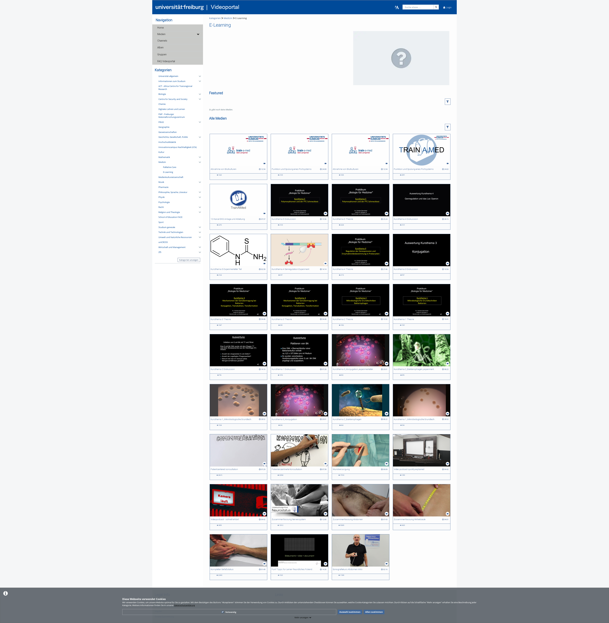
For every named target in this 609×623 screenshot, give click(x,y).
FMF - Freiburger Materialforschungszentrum (171, 116)
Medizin (162, 162)
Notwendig (230, 612)
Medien (161, 34)
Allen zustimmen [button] (374, 611)
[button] (177, 27)
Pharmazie (163, 187)
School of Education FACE (170, 217)
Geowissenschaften (167, 132)
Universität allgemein (168, 76)
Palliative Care (169, 167)
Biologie (162, 94)
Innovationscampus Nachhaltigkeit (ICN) (177, 147)
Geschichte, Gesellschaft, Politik (173, 137)
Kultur (161, 152)
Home (160, 27)
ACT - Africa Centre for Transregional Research (175, 88)
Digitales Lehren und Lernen (171, 109)
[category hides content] (198, 76)
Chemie (162, 104)
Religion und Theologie (169, 212)
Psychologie (164, 202)
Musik (161, 182)
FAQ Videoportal (166, 61)
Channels (162, 40)
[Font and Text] (397, 7)
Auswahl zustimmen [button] (349, 611)
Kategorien (215, 18)
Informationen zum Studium (171, 81)
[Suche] (436, 7)
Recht (161, 207)
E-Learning (168, 172)
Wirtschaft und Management (172, 247)
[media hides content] (198, 34)
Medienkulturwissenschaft (170, 177)
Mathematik (164, 157)
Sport (161, 222)
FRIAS (161, 122)
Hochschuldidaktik (167, 142)
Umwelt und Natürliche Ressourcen (175, 237)
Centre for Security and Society (172, 99)
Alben (160, 47)
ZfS (159, 252)
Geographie (163, 127)
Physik (161, 197)
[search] (418, 7)
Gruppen (162, 54)
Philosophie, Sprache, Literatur (172, 192)
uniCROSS (163, 242)
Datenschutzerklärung (184, 605)
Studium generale (166, 227)
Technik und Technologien (170, 232)
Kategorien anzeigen (188, 259)
